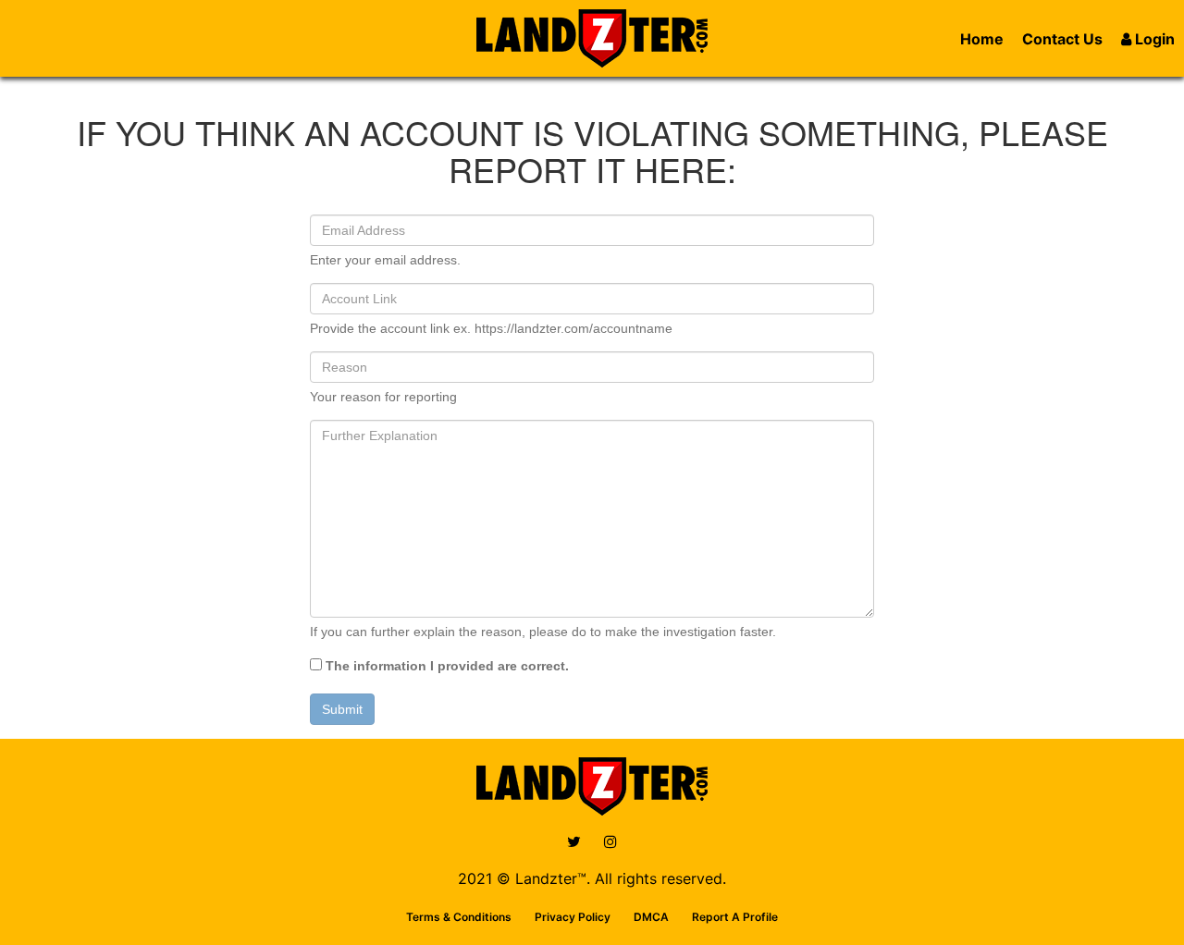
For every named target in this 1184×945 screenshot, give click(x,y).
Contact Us (1062, 39)
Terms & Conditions (459, 917)
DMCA (651, 917)
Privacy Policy (572, 917)
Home (982, 39)
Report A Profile (735, 917)
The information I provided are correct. (445, 665)
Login (1153, 39)
